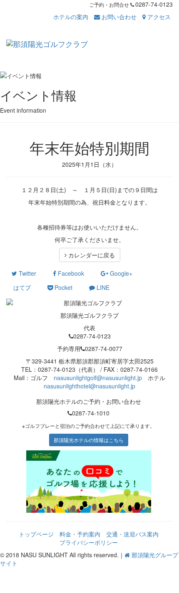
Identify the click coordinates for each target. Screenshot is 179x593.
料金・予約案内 (80, 534)
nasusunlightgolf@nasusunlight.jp (98, 377)
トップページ (36, 534)
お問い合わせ (118, 16)
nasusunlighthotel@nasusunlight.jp (89, 386)
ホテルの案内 (70, 16)
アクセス (158, 16)
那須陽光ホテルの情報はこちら (89, 439)
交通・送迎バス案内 (132, 534)
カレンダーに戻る (91, 255)
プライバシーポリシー (89, 542)
